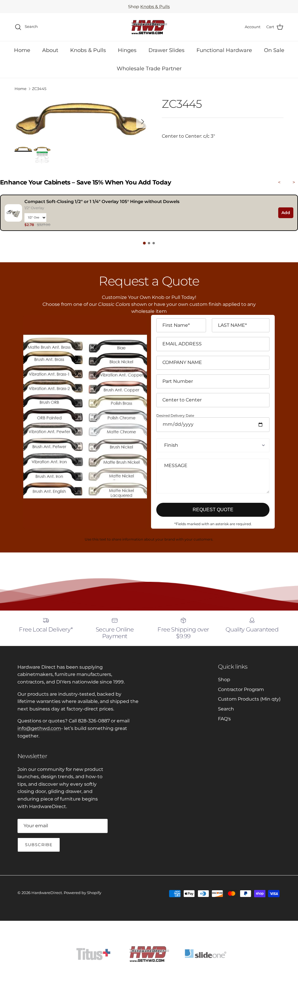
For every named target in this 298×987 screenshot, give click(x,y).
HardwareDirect (46, 892)
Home (22, 50)
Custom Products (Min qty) (249, 699)
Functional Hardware (224, 50)
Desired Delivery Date (175, 415)
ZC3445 (39, 89)
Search (226, 709)
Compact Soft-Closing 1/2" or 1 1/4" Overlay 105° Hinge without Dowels (102, 201)
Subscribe (38, 844)
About (50, 50)
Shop (224, 679)
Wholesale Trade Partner (149, 68)
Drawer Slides (166, 50)
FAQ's (224, 719)
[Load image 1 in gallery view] (82, 118)
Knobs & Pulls (155, 6)
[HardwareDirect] (149, 27)
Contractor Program (241, 689)
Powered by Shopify (82, 892)
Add (285, 212)
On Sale (274, 50)
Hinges (127, 50)
